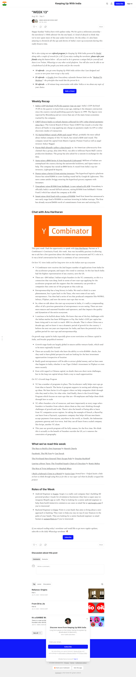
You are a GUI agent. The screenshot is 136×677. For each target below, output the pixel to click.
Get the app (78, 668)
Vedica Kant (54, 20)
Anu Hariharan (81, 248)
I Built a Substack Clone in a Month (47, 473)
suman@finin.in (50, 519)
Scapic (55, 494)
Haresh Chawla (70, 448)
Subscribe (119, 4)
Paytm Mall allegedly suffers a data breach (53, 147)
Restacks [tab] (45, 559)
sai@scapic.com (94, 503)
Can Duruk (59, 453)
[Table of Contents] (2, 338)
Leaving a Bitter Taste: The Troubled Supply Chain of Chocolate (59, 463)
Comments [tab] (36, 559)
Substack (58, 673)
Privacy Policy (83, 653)
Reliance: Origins (39, 590)
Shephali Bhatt (65, 468)
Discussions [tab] (47, 584)
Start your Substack (63, 668)
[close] (87, 618)
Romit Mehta (94, 463)
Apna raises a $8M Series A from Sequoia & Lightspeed (58, 160)
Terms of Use (77, 651)
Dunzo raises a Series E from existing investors (54, 173)
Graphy (50, 77)
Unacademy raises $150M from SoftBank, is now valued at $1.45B (62, 186)
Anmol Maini (43, 20)
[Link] (29, 101)
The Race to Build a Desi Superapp (46, 448)
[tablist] (40, 559)
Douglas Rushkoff (82, 458)
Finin (55, 509)
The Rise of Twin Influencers (44, 468)
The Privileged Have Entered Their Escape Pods (52, 458)
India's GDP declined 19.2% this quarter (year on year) (58, 105)
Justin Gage (70, 473)
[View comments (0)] (41, 27)
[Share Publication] (111, 4)
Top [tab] (34, 584)
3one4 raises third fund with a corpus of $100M (55, 196)
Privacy (66, 663)
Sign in (129, 4)
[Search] (107, 4)
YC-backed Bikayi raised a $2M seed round (53, 134)
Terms (72, 663)
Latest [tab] (39, 584)
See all (35, 633)
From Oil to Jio (38, 604)
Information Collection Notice (67, 653)
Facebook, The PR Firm (42, 453)
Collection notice (81, 663)
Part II (34, 606)
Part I (33, 593)
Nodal (98, 53)
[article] (68, 594)
